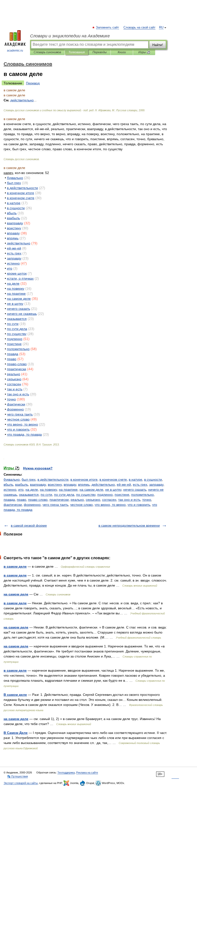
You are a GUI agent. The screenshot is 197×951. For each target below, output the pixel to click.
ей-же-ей (124, 484)
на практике (68, 489)
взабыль (21, 484)
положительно (142, 494)
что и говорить (139, 505)
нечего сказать (134, 489)
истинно (10, 489)
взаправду (38, 484)
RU (161, 27)
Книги (122, 52)
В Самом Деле (16, 733)
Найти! (157, 45)
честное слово (81, 505)
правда (9, 499)
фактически (13, 505)
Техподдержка (66, 772)
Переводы (99, 52)
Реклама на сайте (87, 772)
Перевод (33, 83)
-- (14, 248)
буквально (12, 479)
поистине (122, 494)
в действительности (52, 479)
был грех (29, 479)
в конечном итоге (84, 479)
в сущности (153, 479)
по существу (85, 494)
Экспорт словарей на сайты (21, 783)
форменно (32, 505)
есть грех (140, 484)
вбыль (8, 484)
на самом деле (91, 489)
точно (146, 499)
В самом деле (15, 695)
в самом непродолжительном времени (129, 525)
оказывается (29, 494)
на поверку (48, 489)
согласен (109, 499)
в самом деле (15, 566)
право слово (38, 499)
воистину (55, 484)
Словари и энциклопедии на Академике (70, 36)
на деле (31, 489)
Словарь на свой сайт (139, 27)
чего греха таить (55, 505)
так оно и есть (129, 499)
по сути (46, 494)
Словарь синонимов (47, 52)
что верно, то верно (110, 505)
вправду (70, 484)
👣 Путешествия (17, 776)
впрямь (84, 484)
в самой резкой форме (29, 525)
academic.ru (15, 50)
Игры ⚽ (144, 52)
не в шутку (113, 489)
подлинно (105, 494)
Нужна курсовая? (38, 468)
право (21, 499)
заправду (156, 484)
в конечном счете (113, 479)
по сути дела (64, 494)
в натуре (135, 479)
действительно (103, 484)
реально (77, 499)
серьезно (93, 499)
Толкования (76, 52)
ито (21, 489)
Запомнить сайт (107, 27)
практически (59, 499)
